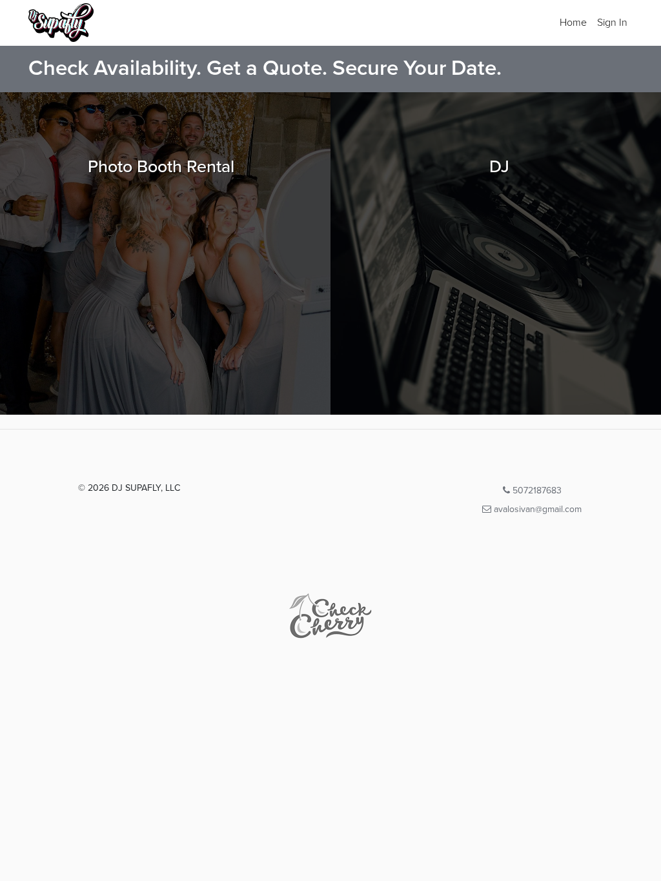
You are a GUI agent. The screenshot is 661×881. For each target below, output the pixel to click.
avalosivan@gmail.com (536, 509)
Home (573, 22)
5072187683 (536, 490)
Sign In (612, 22)
